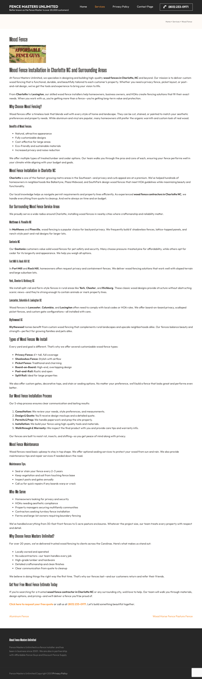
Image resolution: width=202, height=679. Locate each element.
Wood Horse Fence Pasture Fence (173, 616)
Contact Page (145, 6)
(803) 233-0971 (178, 7)
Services (100, 6)
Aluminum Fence (19, 616)
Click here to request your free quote (31, 604)
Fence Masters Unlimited (33, 6)
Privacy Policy (121, 6)
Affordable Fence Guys (26, 654)
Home (83, 6)
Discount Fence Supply (55, 654)
